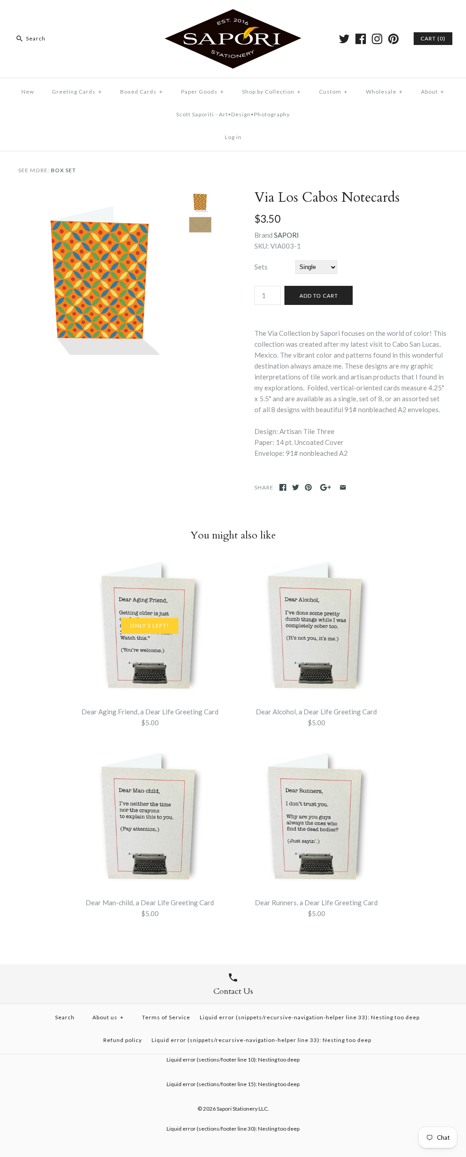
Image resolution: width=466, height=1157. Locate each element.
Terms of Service (166, 1017)
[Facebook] (360, 39)
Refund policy (122, 1040)
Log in (233, 137)
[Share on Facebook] (282, 487)
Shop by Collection (271, 91)
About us (108, 1017)
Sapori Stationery (237, 1108)
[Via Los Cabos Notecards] (101, 195)
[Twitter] (344, 39)
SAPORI (286, 235)
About (432, 91)
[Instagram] (377, 39)
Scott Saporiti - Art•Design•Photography (233, 114)
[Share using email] (342, 487)
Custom (333, 91)
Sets (261, 267)
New (27, 91)
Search (65, 1017)
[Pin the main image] (308, 487)
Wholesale (384, 91)
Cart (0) (433, 38)
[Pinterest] (393, 39)
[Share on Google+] (326, 487)
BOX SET (63, 170)
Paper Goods (202, 91)
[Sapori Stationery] (233, 14)
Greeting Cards (77, 91)
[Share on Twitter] (295, 487)
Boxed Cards (141, 91)
